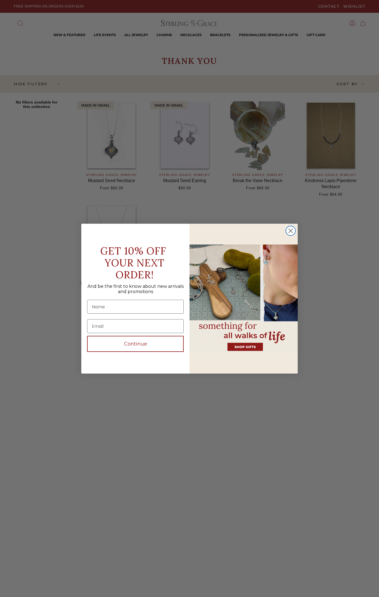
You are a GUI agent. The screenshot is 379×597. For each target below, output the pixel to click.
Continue (135, 344)
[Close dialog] (290, 231)
